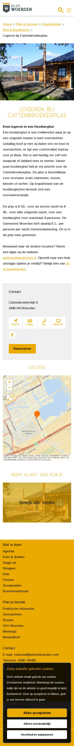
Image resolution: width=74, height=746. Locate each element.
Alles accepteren (37, 713)
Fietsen (8, 580)
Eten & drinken (13, 557)
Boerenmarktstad (15, 591)
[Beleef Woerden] (17, 7)
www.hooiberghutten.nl (19, 258)
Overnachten (12, 614)
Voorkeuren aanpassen (37, 734)
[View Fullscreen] (9, 397)
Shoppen (9, 568)
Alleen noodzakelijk (37, 723)
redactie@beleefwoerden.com (36, 654)
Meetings (10, 631)
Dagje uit (9, 562)
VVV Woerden (13, 626)
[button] (37, 414)
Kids (6, 574)
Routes (8, 620)
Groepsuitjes (12, 585)
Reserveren (22, 348)
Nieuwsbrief (11, 637)
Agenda (8, 551)
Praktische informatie (18, 608)
